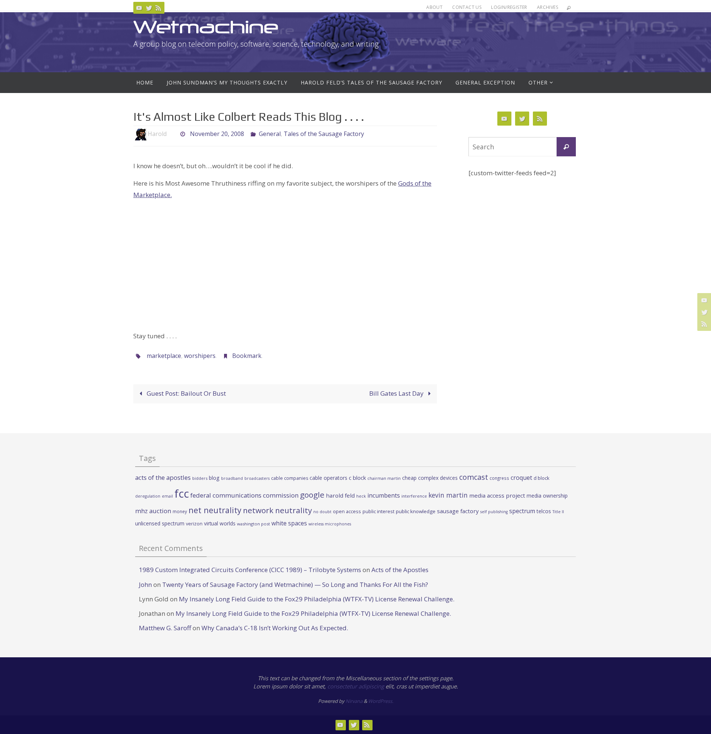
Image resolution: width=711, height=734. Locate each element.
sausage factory (458, 511)
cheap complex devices (430, 477)
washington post (253, 524)
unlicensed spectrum (159, 523)
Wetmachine (205, 26)
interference (414, 496)
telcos (544, 511)
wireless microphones (329, 524)
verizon (194, 524)
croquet (521, 478)
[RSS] (158, 8)
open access (347, 511)
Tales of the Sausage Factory (324, 134)
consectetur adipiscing (355, 686)
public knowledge (415, 511)
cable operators (328, 477)
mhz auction (153, 511)
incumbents (383, 495)
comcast (473, 477)
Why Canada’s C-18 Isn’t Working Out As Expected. (274, 628)
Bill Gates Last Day (397, 393)
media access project (497, 495)
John (145, 584)
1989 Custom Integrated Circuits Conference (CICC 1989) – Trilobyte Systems (250, 569)
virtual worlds (220, 523)
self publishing (494, 511)
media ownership (547, 495)
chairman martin (384, 478)
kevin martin (448, 495)
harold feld (340, 495)
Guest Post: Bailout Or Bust (185, 393)
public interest (378, 511)
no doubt (322, 511)
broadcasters (257, 478)
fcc (181, 493)
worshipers (200, 356)
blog (214, 477)
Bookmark (246, 356)
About (434, 7)
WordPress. (380, 701)
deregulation (147, 496)
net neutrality (214, 510)
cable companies (289, 478)
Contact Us (466, 7)
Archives (547, 7)
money (180, 511)
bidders (199, 478)
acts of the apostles (163, 477)
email (167, 496)
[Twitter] (149, 8)
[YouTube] (139, 8)
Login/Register (509, 7)
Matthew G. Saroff (165, 628)
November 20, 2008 (217, 134)
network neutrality (277, 510)
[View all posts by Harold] (173, 134)
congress (499, 478)
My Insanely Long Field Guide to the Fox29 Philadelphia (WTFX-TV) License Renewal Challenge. (316, 599)
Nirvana (354, 701)
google (312, 494)
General (270, 134)
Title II (558, 511)
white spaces (289, 523)
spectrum (522, 511)
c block (357, 477)
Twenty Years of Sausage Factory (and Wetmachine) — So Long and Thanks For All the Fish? (295, 584)
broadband (232, 478)
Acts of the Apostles (399, 569)
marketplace (164, 356)
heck (361, 496)
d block (542, 478)
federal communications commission (244, 495)
